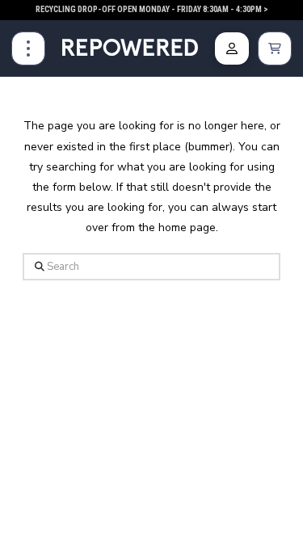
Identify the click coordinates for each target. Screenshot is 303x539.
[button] (28, 48)
